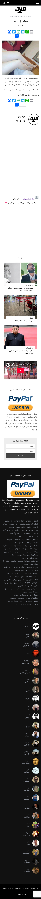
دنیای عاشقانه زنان (21, 549)
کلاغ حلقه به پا (25, 583)
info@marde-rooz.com (28, 95)
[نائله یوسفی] (34, 797)
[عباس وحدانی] (34, 861)
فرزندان (16, 576)
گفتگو (30, 586)
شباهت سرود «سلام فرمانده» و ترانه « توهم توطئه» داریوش (20, 289)
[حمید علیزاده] (34, 734)
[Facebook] (9, 32)
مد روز (7, 589)
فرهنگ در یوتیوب (32, 579)
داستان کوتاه (19, 542)
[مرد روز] (34, 626)
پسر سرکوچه (33, 536)
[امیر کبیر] (34, 707)
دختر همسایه (18, 546)
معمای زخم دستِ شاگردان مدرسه (25, 595)
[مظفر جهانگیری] (34, 779)
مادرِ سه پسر (15, 589)
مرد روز (20, 25)
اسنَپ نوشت (20, 527)
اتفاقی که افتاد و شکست (29, 524)
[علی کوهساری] (34, 852)
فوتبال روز (7, 579)
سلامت (13, 561)
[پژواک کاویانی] (34, 743)
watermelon (19, 521)
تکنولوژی (20, 536)
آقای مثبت (8, 521)
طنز (36, 570)
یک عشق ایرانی (32, 604)
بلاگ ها (5, 530)
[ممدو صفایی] (34, 806)
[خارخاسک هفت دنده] (34, 761)
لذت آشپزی (22, 586)
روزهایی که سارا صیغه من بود (27, 555)
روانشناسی (34, 552)
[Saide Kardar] (34, 662)
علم (22, 576)
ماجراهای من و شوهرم (30, 589)
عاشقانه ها (29, 570)
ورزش (10, 601)
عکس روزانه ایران (31, 576)
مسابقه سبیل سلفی (30, 592)
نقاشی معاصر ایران (31, 601)
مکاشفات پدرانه (32, 598)
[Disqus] (20, 162)
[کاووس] (34, 698)
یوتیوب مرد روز (21, 604)
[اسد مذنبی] (34, 680)
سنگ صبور (34, 564)
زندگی (31, 318)
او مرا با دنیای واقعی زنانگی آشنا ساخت (23, 530)
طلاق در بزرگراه (9, 567)
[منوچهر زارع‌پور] (34, 752)
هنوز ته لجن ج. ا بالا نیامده (24, 321)
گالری (36, 586)
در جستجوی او (8, 546)
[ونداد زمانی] (34, 635)
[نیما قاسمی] (34, 870)
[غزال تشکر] (34, 725)
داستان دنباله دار (32, 542)
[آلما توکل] (34, 825)
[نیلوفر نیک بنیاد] (34, 834)
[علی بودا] (34, 843)
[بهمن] (34, 653)
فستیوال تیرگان (18, 579)
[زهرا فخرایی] (34, 770)
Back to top (22, 894)
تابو (26, 536)
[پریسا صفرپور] (34, 788)
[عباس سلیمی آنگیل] (34, 671)
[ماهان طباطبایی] (34, 644)
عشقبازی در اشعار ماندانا (29, 573)
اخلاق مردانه (13, 524)
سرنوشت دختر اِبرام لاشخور (28, 561)
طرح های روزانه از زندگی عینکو (27, 567)
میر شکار (13, 598)
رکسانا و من (9, 549)
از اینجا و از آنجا (32, 527)
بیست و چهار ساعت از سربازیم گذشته (24, 533)
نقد (21, 601)
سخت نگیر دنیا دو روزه (30, 558)
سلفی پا (28, 16)
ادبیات (5, 524)
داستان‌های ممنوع (31, 546)
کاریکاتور (35, 583)
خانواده (9, 539)
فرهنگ (10, 576)
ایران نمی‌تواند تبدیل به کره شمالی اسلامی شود (21, 352)
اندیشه (11, 527)
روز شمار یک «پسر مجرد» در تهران (16, 552)
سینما (26, 564)
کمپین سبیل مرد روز (11, 583)
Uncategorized (32, 521)
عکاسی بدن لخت (12, 573)
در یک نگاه (29, 285)
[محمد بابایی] (34, 689)
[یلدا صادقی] (34, 815)
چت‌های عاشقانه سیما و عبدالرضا (26, 539)
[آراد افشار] (34, 716)
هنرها (16, 601)
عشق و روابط (19, 570)
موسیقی (21, 598)
